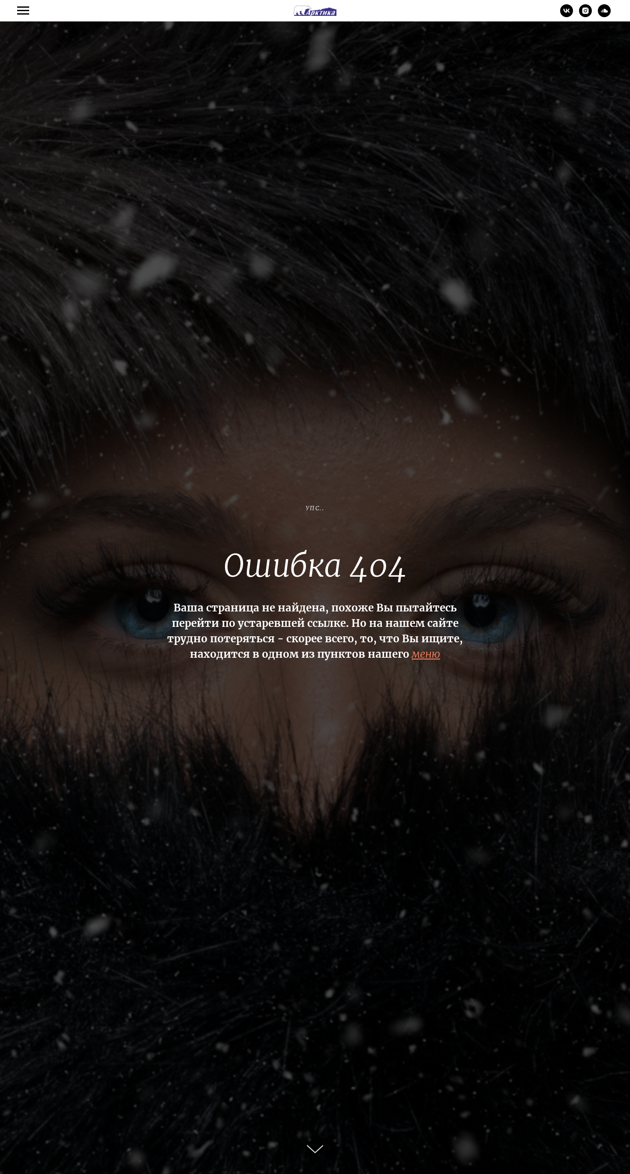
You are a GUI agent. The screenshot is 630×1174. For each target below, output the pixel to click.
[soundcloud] (604, 14)
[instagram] (585, 14)
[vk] (566, 14)
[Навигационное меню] (23, 10)
